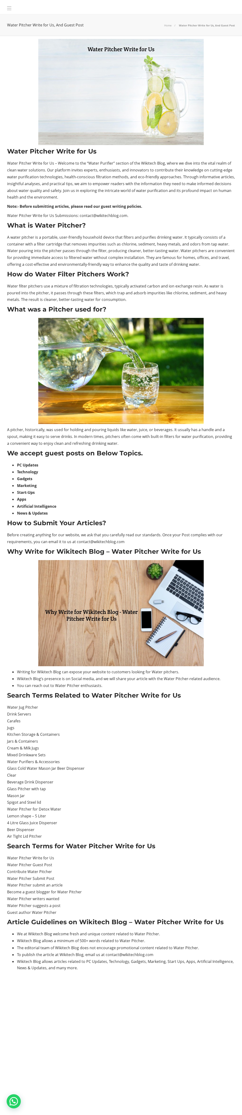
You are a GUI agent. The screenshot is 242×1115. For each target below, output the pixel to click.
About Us (140, 1104)
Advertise (196, 1104)
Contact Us (222, 1104)
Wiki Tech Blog (168, 1104)
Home (168, 25)
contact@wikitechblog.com (103, 215)
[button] (14, 1101)
